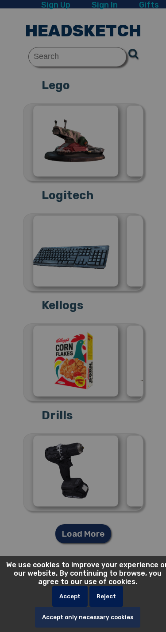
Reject (106, 596)
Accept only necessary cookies (87, 617)
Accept (70, 596)
